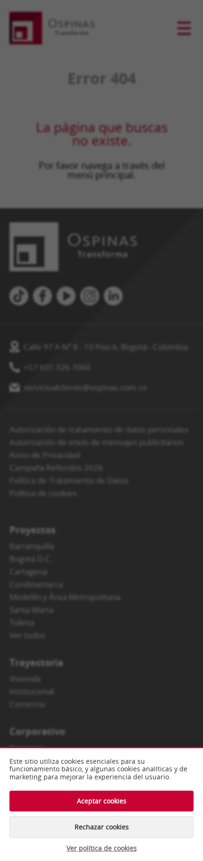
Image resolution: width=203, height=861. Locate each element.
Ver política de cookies (102, 848)
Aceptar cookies (102, 800)
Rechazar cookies (102, 826)
